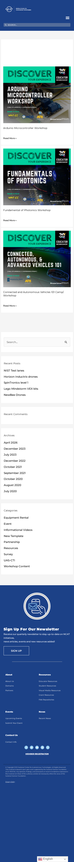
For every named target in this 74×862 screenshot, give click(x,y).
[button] (67, 18)
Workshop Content (17, 566)
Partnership (12, 542)
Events (9, 711)
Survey (8, 554)
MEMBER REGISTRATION (37, 754)
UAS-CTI (9, 560)
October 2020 (13, 479)
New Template (13, 536)
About (8, 674)
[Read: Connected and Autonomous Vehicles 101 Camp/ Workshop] (37, 258)
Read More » (10, 138)
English (47, 858)
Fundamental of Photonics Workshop (26, 210)
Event (7, 523)
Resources (11, 548)
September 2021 (15, 473)
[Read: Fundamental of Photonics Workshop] (37, 176)
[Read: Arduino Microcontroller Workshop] (37, 94)
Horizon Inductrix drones (21, 376)
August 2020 (12, 485)
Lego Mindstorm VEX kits (21, 388)
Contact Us (11, 735)
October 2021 (13, 467)
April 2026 (10, 442)
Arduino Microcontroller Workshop (25, 128)
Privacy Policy (10, 782)
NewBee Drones (15, 395)
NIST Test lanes (14, 370)
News (42, 711)
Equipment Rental (16, 517)
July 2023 (10, 454)
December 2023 (15, 448)
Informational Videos (18, 530)
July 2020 (10, 491)
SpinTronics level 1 (16, 382)
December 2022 (15, 460)
